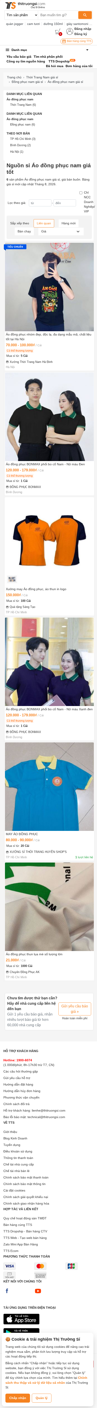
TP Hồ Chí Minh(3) (22, 139)
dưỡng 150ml (53, 24)
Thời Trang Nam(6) (23, 104)
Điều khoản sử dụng (17, 1151)
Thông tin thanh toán (18, 1158)
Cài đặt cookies (14, 1190)
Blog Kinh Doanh (15, 1138)
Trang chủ (14, 77)
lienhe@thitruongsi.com (48, 1110)
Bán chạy (24, 231)
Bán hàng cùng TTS (78, 41)
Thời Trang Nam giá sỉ (42, 77)
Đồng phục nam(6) (22, 124)
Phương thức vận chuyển (21, 1097)
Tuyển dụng (11, 1145)
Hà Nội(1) (16, 151)
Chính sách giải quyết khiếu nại (25, 1197)
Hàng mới (69, 223)
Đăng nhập (82, 29)
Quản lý (42, 1398)
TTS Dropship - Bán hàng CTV (25, 1231)
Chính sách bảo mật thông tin (24, 1184)
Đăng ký (80, 34)
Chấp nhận (17, 1398)
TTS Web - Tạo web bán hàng (25, 1238)
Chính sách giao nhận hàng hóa (26, 1203)
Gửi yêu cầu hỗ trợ (16, 1078)
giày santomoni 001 (81, 24)
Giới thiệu (10, 1132)
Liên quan (44, 223)
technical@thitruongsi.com (46, 1117)
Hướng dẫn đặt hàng (18, 1084)
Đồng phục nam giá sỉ (27, 82)
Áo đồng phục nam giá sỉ (65, 82)
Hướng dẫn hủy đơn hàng (21, 1091)
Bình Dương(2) (20, 145)
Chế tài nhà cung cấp (18, 1164)
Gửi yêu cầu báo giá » (74, 1008)
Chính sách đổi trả (16, 1104)
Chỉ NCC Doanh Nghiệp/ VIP (89, 202)
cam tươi (33, 24)
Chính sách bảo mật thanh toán (25, 1177)
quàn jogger (14, 24)
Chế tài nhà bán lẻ (16, 1171)
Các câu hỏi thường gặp (20, 1071)
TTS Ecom (10, 1251)
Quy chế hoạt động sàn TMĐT (25, 1218)
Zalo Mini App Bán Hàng (20, 1244)
